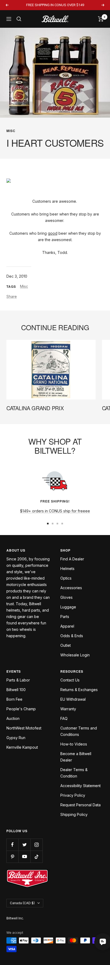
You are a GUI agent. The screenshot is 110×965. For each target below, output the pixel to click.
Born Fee (14, 699)
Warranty (68, 709)
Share (11, 296)
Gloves (66, 597)
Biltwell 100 (16, 689)
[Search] (19, 19)
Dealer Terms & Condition (74, 772)
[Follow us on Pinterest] (12, 857)
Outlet (65, 645)
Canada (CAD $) (22, 903)
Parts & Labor (18, 680)
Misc (10, 130)
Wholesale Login (75, 655)
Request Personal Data (80, 805)
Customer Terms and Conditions (78, 731)
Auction (12, 718)
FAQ (64, 718)
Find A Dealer (72, 559)
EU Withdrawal (73, 699)
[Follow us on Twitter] (24, 845)
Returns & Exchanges (79, 689)
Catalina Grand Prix (35, 408)
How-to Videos (73, 744)
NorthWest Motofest (23, 728)
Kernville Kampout (22, 747)
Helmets (67, 568)
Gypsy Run (15, 737)
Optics (66, 578)
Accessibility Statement (80, 785)
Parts (64, 616)
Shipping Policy (74, 814)
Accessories (71, 587)
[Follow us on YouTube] (24, 857)
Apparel (67, 626)
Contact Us (70, 680)
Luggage (68, 607)
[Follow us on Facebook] (12, 845)
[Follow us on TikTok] (36, 857)
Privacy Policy (72, 795)
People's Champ (21, 709)
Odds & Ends (71, 635)
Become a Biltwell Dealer (75, 756)
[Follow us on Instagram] (36, 845)
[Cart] (101, 19)
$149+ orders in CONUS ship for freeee (55, 511)
